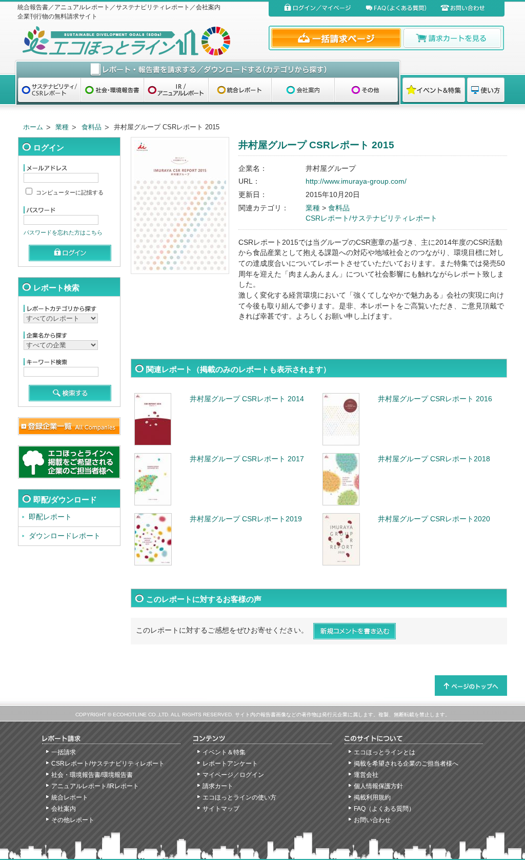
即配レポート (50, 517)
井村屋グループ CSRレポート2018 (434, 459)
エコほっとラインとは (384, 752)
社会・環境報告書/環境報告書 (92, 774)
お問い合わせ (372, 820)
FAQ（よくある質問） (384, 808)
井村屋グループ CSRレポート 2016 (435, 399)
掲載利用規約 (372, 797)
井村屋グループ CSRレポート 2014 (247, 399)
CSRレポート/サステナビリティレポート (371, 218)
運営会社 (366, 774)
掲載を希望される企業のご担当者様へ (406, 763)
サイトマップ (221, 808)
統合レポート (69, 797)
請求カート (218, 786)
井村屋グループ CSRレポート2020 (434, 519)
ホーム (33, 127)
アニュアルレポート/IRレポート (95, 786)
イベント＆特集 (224, 752)
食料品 (92, 127)
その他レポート (72, 820)
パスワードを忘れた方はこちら (63, 232)
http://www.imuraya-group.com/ (356, 181)
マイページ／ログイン (233, 774)
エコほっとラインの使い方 (239, 797)
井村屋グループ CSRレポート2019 (246, 519)
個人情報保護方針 (378, 786)
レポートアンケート (230, 763)
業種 (62, 127)
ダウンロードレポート (64, 536)
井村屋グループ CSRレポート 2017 (247, 459)
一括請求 (63, 752)
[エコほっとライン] (141, 40)
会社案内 (63, 808)
